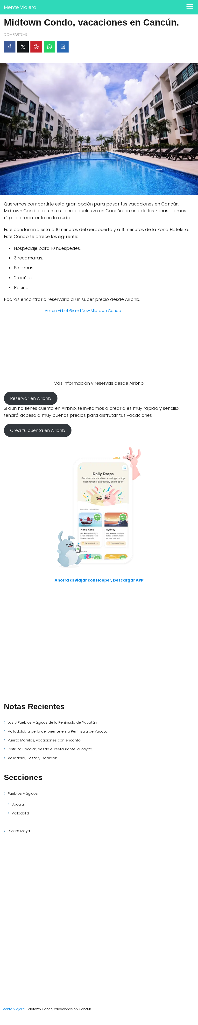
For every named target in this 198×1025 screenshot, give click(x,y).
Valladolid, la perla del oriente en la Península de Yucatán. (59, 731)
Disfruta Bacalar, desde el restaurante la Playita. (50, 749)
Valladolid (20, 813)
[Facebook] (9, 47)
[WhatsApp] (49, 47)
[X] (23, 47)
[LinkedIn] (63, 47)
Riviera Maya (19, 830)
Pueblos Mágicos (23, 793)
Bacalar (18, 804)
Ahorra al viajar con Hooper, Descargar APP (99, 580)
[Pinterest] (36, 47)
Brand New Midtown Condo (95, 310)
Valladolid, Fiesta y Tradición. (33, 757)
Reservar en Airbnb (30, 398)
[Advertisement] (40, 662)
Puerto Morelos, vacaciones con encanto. (44, 740)
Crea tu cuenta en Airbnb (37, 430)
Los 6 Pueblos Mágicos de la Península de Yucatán (52, 722)
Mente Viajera (20, 7)
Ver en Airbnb (57, 310)
